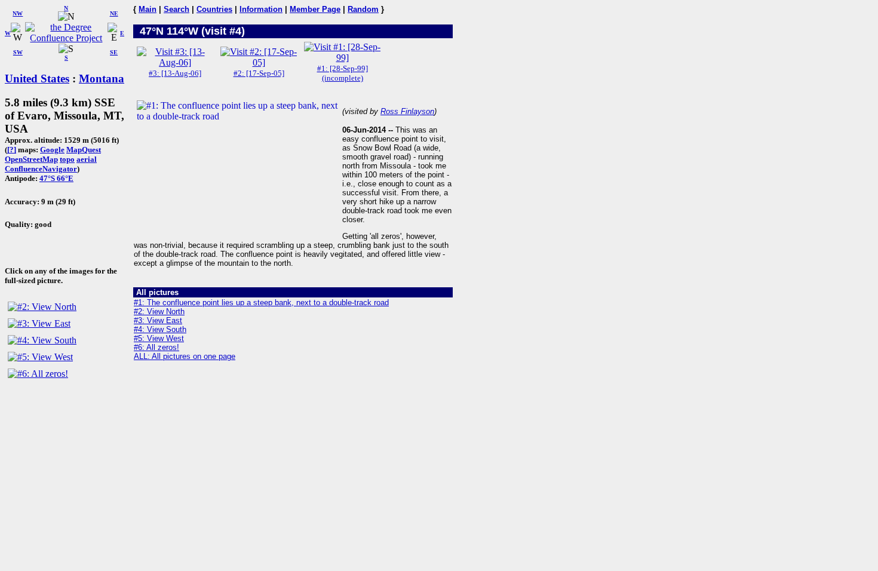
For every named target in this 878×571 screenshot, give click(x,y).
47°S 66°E (56, 178)
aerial (86, 159)
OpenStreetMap (31, 159)
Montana (101, 78)
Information (261, 9)
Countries (214, 9)
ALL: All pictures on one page (184, 356)
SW (18, 52)
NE (114, 13)
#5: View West (159, 338)
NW (18, 13)
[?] (11, 149)
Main (147, 9)
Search (176, 9)
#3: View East (158, 320)
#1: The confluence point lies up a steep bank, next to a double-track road (261, 302)
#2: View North (159, 311)
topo (67, 159)
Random (363, 9)
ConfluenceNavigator (41, 168)
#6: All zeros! (156, 347)
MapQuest (83, 149)
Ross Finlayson (407, 111)
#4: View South (160, 329)
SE (114, 52)
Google (52, 149)
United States (37, 78)
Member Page (315, 9)
